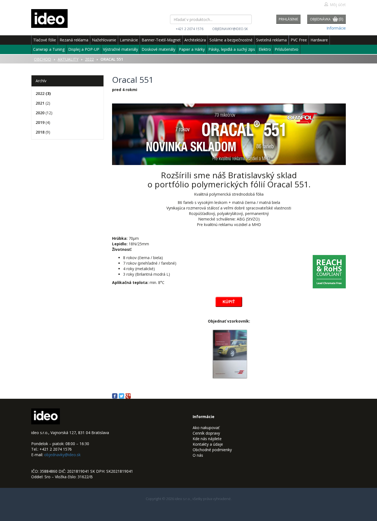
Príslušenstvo (286, 49)
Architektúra (195, 39)
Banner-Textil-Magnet (161, 39)
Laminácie (129, 39)
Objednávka (326, 19)
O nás (198, 455)
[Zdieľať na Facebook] (115, 395)
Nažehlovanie (104, 39)
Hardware (319, 39)
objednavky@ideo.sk (230, 28)
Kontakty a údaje (208, 444)
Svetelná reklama (271, 39)
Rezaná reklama (74, 39)
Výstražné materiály (120, 49)
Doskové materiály (158, 49)
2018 (40, 132)
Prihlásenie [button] (288, 19)
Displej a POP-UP (83, 49)
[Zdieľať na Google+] (128, 395)
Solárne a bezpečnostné (231, 39)
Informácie (336, 28)
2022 (40, 93)
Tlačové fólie (44, 39)
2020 (40, 112)
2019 (40, 122)
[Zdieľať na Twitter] (122, 395)
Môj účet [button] (338, 4)
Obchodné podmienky (212, 449)
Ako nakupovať (206, 427)
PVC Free (299, 39)
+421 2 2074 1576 (189, 28)
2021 (40, 103)
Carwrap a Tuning (49, 49)
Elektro (265, 49)
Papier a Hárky (192, 49)
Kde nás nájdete (207, 438)
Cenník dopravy (206, 433)
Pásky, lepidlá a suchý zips (231, 49)
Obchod (42, 59)
